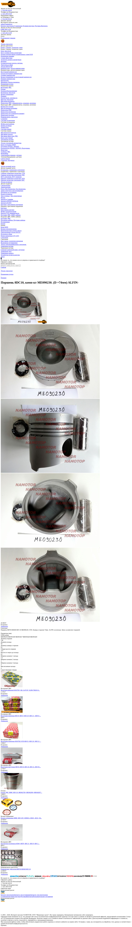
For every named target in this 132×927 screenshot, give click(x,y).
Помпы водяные (6, 125)
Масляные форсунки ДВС (9, 136)
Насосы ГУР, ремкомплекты (10, 213)
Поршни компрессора (8, 79)
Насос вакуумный (7, 138)
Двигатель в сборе (7, 65)
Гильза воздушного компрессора (11, 73)
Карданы (4, 208)
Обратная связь (6, 888)
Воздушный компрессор (9, 72)
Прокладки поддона (7, 115)
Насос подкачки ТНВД (8, 145)
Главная (3, 267)
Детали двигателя (6, 271)
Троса (3, 256)
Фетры (3, 197)
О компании (5, 896)
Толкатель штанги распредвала (11, 59)
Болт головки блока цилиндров (11, 53)
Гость (2, 36)
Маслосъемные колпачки (9, 108)
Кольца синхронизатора (9, 229)
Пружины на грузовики (9, 192)
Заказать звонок (6, 21)
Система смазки (6, 129)
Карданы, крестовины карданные (12, 204)
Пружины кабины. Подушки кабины (13, 220)
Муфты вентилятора (7, 124)
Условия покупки (14, 896)
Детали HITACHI (6, 66)
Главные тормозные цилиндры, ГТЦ (13, 173)
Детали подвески (6, 182)
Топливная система (7, 139)
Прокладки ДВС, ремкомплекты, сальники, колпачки (18, 103)
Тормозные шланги (7, 253)
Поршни (3, 96)
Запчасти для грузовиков (22, 895)
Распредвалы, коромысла (9, 98)
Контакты (29, 896)
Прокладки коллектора (8, 112)
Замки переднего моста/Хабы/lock (12, 190)
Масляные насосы (7, 134)
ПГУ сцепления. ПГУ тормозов (11, 177)
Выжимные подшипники (9, 243)
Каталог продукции (7, 895)
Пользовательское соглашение (43, 896)
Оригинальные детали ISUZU (11, 232)
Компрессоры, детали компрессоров (13, 68)
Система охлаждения (8, 120)
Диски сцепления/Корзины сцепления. (13, 244)
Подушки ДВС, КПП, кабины (11, 215)
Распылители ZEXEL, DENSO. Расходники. (15, 148)
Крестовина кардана (7, 210)
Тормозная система (7, 246)
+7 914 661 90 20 (6, 10)
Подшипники (5, 222)
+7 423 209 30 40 (6, 14)
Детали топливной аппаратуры (11, 143)
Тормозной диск (6, 251)
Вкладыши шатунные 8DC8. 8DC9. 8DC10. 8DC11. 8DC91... (21, 767)
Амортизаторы (6, 187)
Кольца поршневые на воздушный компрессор (16, 77)
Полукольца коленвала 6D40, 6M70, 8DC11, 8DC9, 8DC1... (20, 843)
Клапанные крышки (7, 56)
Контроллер (5, 80)
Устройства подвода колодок (10, 255)
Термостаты (5, 127)
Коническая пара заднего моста (11, 230)
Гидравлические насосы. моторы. (12, 63)
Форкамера (4, 153)
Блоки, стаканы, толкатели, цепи (12, 47)
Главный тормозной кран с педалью (13, 250)
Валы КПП (4, 227)
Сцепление (4, 237)
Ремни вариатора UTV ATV (10, 236)
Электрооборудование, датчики (11, 155)
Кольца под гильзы (7, 106)
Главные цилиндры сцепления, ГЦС (13, 175)
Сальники (4, 119)
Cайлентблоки (5, 185)
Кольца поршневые (7, 94)
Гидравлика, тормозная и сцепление (13, 170)
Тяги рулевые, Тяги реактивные (11, 196)
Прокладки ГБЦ (6, 110)
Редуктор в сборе (6, 234)
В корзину (4, 625)
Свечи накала (5, 158)
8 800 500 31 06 (6, 29)
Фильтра (3, 61)
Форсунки (4, 150)
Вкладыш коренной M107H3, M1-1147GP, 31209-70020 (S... (20, 690)
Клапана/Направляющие (9, 91)
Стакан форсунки (6, 58)
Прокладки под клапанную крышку (12, 113)
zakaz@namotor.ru (6, 24)
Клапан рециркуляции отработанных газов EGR (17, 54)
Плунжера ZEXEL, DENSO (10, 146)
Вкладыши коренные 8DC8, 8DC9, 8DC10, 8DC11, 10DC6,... (21, 716)
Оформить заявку (6, 262)
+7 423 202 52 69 (6, 33)
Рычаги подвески (6, 194)
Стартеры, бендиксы (7, 160)
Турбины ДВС (5, 152)
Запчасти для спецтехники (39, 895)
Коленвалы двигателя (8, 92)
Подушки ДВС (6, 218)
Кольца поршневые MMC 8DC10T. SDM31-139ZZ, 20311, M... (21, 818)
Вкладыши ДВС (6, 87)
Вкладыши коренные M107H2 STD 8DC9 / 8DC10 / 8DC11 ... (21, 741)
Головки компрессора (8, 75)
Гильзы (3, 89)
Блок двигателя (6, 51)
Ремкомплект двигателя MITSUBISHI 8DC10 (16, 869)
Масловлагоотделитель (8, 132)
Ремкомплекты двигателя (9, 117)
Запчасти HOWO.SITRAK (9, 201)
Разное (3, 223)
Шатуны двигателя (7, 99)
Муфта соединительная (8, 211)
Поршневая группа (7, 84)
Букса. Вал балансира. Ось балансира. (13, 189)
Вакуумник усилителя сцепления (12, 241)
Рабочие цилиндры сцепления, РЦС (13, 180)
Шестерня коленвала (7, 101)
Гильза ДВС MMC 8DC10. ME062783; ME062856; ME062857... (21, 792)
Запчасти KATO (6, 203)
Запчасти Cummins (7, 199)
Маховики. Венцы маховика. (10, 82)
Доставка (23, 896)
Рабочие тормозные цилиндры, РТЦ (13, 178)
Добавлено (4, 626)
